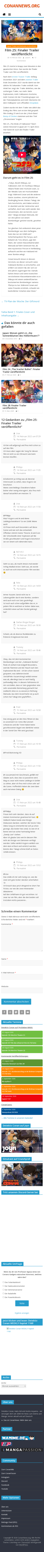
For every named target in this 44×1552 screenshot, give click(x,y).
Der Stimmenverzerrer (13, 1290)
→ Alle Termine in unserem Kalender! (17, 1118)
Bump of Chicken (10, 116)
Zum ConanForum (8, 1473)
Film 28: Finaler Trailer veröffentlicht (14, 407)
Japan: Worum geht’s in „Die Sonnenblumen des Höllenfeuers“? (21, 334)
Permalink (21, 439)
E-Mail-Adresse (8, 972)
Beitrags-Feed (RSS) (9, 1522)
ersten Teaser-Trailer (21, 76)
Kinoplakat (34, 103)
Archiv (3, 1383)
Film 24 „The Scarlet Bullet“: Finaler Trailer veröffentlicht (21, 370)
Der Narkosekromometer (15, 1286)
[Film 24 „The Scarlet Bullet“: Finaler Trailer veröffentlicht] (22, 345)
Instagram (5, 1477)
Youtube (4, 1489)
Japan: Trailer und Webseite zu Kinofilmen (21, 46)
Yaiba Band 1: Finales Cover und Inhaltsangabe (18, 314)
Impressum (5, 1518)
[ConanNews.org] (4, 14)
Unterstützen (6, 1510)
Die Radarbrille (10, 1293)
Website (4, 986)
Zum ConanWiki (7, 1469)
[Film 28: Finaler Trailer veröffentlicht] (22, 381)
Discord (4, 1481)
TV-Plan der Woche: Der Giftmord (20, 301)
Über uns (4, 1507)
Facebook (5, 1485)
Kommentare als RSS (9, 1526)
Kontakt (4, 1514)
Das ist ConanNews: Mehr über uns (18, 1420)
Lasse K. (28, 58)
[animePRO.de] (6, 1443)
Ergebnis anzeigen (22, 1313)
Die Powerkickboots (13, 1297)
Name (4, 959)
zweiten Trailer (31, 79)
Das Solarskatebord (12, 1282)
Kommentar (7, 924)
